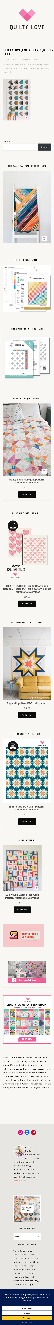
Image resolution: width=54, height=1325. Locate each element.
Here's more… (20, 1180)
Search (6, 141)
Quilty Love (27, 19)
